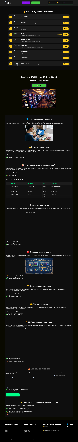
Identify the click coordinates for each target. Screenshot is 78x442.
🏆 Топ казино (52, 2)
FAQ (5, 435)
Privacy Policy (26, 430)
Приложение (7, 429)
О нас (25, 429)
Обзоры (6, 431)
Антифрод (26, 433)
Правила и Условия (27, 427)
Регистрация (35, 3)
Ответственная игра (27, 432)
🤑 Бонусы (59, 2)
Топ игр (6, 430)
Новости (6, 426)
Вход (26, 3)
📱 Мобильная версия (67, 2)
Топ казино (7, 427)
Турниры (6, 432)
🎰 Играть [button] (39, 85)
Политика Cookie (27, 431)
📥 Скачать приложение (12, 395)
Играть (65, 17)
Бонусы (6, 433)
